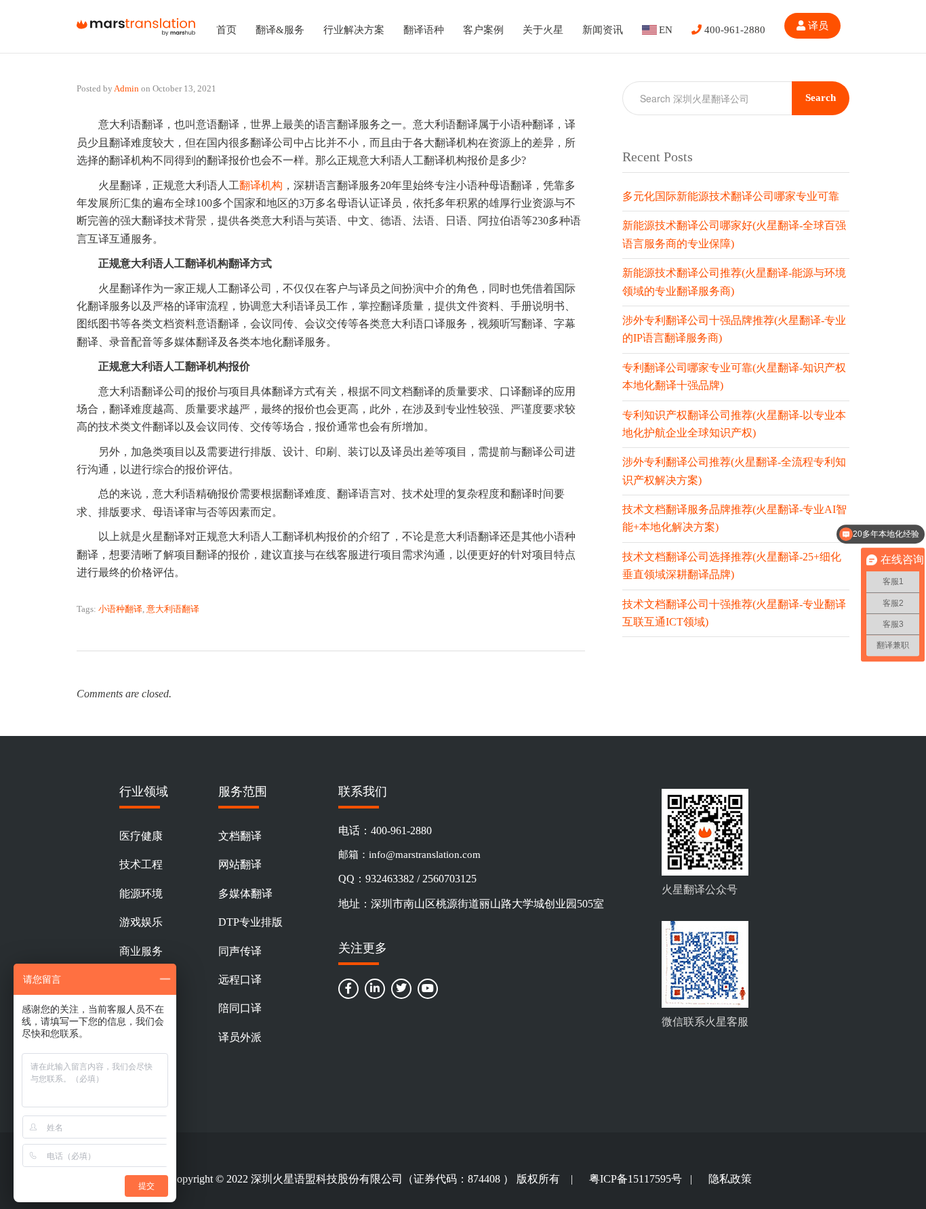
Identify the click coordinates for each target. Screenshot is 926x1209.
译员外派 (240, 1037)
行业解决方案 (353, 29)
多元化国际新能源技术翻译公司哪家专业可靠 (730, 196)
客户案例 (483, 29)
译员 (816, 25)
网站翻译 (240, 864)
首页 (226, 29)
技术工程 (141, 864)
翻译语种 (423, 29)
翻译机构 (261, 185)
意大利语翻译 (172, 609)
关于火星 (543, 29)
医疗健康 (141, 836)
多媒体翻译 (245, 893)
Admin (126, 88)
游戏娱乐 (141, 922)
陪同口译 (240, 1008)
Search (820, 97)
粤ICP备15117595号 (635, 1179)
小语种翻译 (120, 609)
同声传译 (240, 951)
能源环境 (141, 893)
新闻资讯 (602, 29)
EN (665, 29)
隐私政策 (730, 1179)
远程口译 (240, 979)
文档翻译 (240, 836)
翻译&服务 (280, 29)
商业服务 (141, 951)
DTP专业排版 (250, 922)
